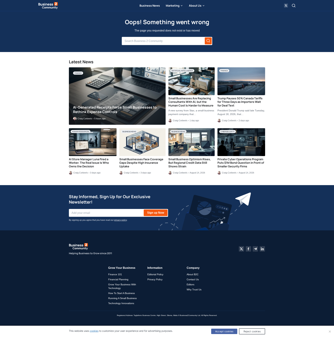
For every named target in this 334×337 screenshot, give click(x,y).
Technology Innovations (121, 303)
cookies (94, 330)
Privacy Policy (154, 279)
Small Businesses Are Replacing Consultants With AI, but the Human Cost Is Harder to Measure (190, 102)
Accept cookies (224, 331)
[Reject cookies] (329, 331)
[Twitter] (241, 249)
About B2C (192, 274)
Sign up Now (155, 212)
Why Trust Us (194, 289)
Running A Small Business (122, 298)
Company (193, 267)
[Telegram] (255, 249)
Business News (150, 5)
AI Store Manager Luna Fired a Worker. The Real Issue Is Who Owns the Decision (89, 162)
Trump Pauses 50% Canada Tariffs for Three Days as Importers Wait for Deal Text (240, 102)
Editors (190, 284)
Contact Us (193, 279)
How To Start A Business (121, 293)
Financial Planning (118, 279)
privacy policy (120, 220)
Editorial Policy (155, 274)
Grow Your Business (121, 267)
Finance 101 (115, 274)
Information (154, 267)
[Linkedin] (262, 249)
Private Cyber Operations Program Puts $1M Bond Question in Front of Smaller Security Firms (240, 162)
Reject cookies (252, 331)
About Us (195, 5)
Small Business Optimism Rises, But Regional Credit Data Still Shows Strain (189, 162)
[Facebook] (248, 249)
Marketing (173, 5)
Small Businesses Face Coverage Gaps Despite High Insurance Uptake (141, 162)
